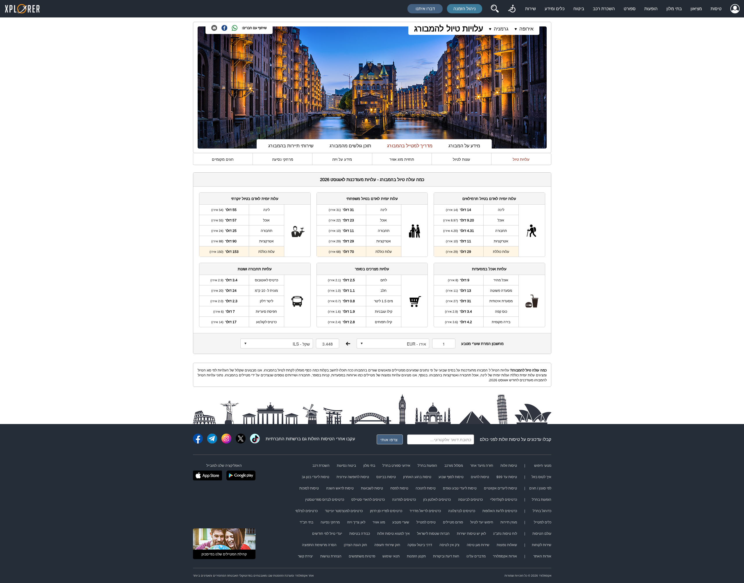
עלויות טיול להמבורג (448, 28)
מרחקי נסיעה (282, 159)
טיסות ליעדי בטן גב (315, 477)
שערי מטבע (400, 522)
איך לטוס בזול (541, 477)
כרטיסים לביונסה (470, 500)
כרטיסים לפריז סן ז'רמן (386, 511)
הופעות (651, 8)
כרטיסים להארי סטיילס (368, 500)
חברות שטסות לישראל (433, 534)
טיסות (716, 8)
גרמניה (501, 29)
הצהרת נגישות (330, 556)
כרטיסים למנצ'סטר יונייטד (344, 511)
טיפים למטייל (426, 522)
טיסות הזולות (320, 438)
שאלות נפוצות (507, 545)
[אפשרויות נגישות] (512, 8)
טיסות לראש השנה (340, 488)
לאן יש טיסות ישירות (471, 534)
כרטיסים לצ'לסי (306, 511)
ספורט (630, 8)
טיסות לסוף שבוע (451, 477)
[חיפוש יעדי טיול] (495, 8)
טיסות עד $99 (506, 477)
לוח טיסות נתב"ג (505, 534)
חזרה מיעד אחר (481, 466)
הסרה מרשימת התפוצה (319, 545)
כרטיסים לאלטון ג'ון (437, 500)
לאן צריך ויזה (356, 522)
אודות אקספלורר (505, 556)
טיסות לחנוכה (426, 488)
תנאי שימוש (391, 556)
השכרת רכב (604, 8)
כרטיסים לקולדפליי (503, 500)
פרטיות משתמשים (362, 556)
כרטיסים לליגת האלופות (499, 511)
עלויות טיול (521, 159)
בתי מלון (674, 8)
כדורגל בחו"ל (542, 511)
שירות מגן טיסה (478, 545)
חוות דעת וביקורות (446, 556)
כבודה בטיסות (359, 534)
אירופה (526, 29)
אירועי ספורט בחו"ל (396, 466)
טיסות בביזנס (386, 477)
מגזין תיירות (508, 522)
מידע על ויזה (342, 159)
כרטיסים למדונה (404, 500)
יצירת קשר (305, 556)
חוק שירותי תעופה (387, 545)
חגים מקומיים (223, 159)
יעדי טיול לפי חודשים (327, 534)
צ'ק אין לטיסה (449, 545)
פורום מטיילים (453, 522)
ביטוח (578, 8)
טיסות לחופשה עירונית (353, 477)
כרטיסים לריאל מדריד (425, 511)
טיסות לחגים (480, 477)
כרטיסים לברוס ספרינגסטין (324, 500)
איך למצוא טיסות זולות (393, 534)
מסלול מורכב (453, 466)
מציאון (696, 8)
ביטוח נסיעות (346, 466)
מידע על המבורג (464, 145)
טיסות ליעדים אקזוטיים (500, 488)
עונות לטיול (461, 159)
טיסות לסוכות (309, 488)
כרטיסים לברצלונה (461, 511)
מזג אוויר (379, 522)
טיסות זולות (509, 439)
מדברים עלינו (476, 556)
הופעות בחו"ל (427, 466)
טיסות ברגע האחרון (417, 477)
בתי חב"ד (306, 522)
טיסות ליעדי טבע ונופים (460, 488)
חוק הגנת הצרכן (355, 545)
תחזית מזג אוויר (401, 159)
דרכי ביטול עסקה (419, 545)
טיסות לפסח (399, 488)
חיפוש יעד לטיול (481, 522)
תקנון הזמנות (416, 556)
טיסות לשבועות (372, 488)
